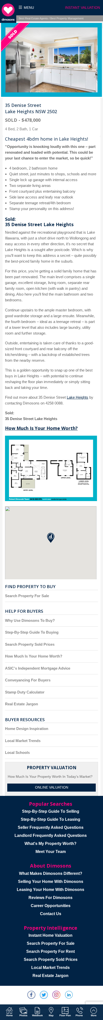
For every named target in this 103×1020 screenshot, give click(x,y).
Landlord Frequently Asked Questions (50, 835)
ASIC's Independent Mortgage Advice (37, 668)
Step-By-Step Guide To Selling (50, 811)
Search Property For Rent (50, 951)
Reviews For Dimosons (50, 897)
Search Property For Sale (27, 596)
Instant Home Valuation (50, 935)
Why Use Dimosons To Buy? (30, 620)
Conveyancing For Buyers (27, 680)
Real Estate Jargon (21, 704)
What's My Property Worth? (50, 843)
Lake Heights (77, 397)
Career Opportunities (50, 906)
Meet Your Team (51, 851)
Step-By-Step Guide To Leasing (50, 819)
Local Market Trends (22, 741)
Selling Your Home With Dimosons (50, 881)
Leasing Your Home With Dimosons (50, 889)
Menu (29, 8)
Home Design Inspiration (26, 728)
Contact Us (50, 914)
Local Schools (17, 752)
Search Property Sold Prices (29, 644)
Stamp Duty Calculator (24, 692)
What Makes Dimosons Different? (50, 873)
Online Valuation (51, 787)
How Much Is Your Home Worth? (41, 428)
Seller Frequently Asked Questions (51, 827)
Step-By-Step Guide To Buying (31, 632)
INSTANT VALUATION (82, 8)
